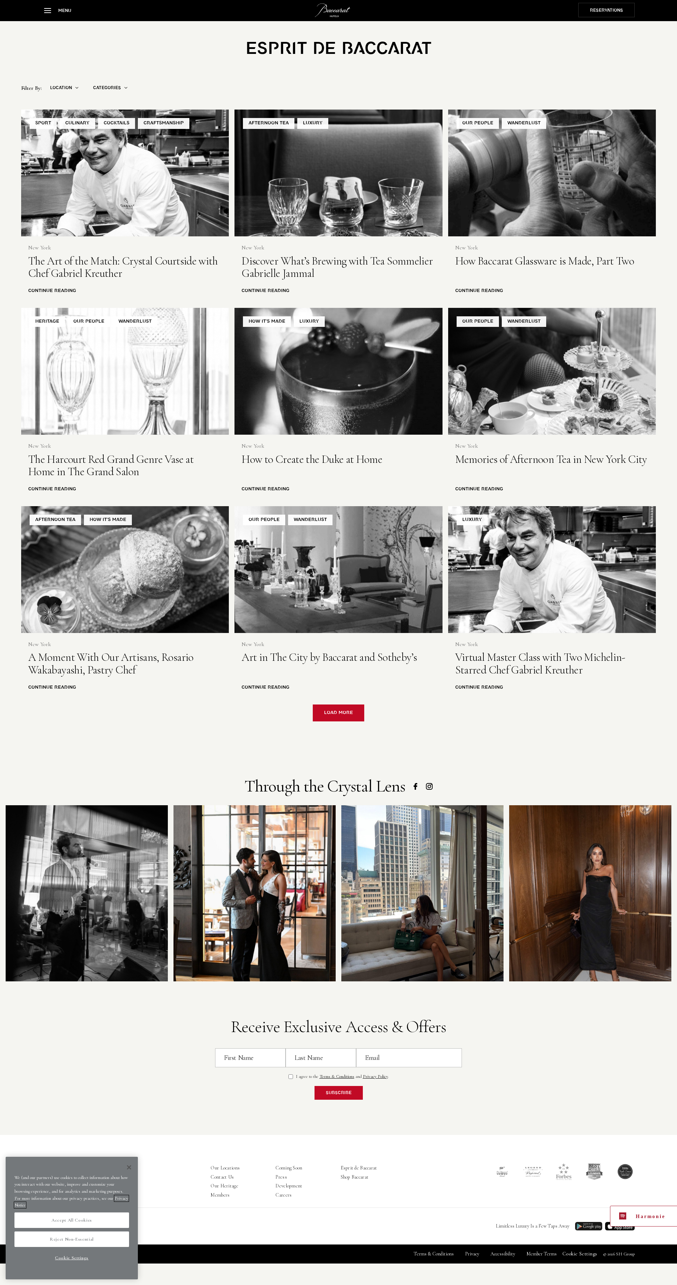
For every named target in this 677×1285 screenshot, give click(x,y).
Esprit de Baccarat (359, 1168)
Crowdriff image (87, 893)
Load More (338, 712)
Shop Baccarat (355, 1177)
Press (281, 1177)
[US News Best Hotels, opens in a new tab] (594, 1171)
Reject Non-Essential (72, 1239)
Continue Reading (52, 290)
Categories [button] (107, 88)
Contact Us (222, 1177)
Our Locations (225, 1168)
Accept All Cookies (71, 1220)
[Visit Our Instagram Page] (429, 786)
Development (288, 1186)
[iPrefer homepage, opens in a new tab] (533, 1171)
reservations (606, 10)
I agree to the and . (342, 1076)
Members (220, 1195)
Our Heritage (224, 1186)
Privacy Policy (375, 1076)
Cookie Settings (579, 1254)
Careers (283, 1195)
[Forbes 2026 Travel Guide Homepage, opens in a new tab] (563, 1171)
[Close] (129, 1167)
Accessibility (502, 1254)
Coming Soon (288, 1168)
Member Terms (541, 1254)
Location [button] (61, 88)
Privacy (472, 1254)
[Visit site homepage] (332, 10)
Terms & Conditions (336, 1076)
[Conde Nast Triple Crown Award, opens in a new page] (625, 1171)
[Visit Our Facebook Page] (415, 786)
